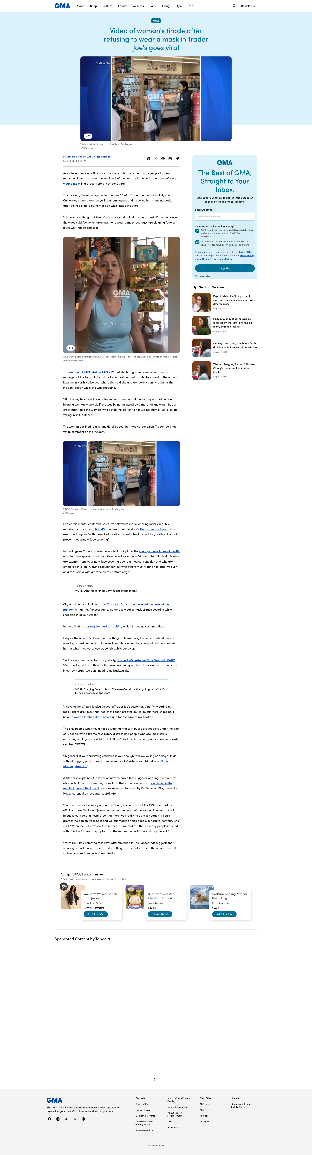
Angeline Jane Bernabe (99, 156)
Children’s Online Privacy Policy (144, 1123)
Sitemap (236, 1098)
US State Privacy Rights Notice (216, 258)
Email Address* (204, 209)
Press (170, 1121)
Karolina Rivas (74, 156)
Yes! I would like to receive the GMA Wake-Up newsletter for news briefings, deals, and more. (225, 243)
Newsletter (248, 6)
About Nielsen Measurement (174, 1114)
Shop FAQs (205, 1098)
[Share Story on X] (155, 158)
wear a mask (71, 183)
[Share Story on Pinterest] (163, 158)
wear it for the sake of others (92, 717)
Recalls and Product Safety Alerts (242, 1105)
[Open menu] (191, 6)
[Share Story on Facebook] (148, 158)
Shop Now (96, 914)
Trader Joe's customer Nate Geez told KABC (146, 660)
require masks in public (105, 626)
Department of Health (154, 529)
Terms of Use (245, 252)
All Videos (204, 1115)
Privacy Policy (247, 255)
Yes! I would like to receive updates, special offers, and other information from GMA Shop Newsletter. (227, 233)
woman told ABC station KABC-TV (91, 372)
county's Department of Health (159, 551)
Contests (140, 1098)
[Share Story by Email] (170, 158)
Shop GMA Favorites (80, 873)
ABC (202, 1109)
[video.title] (156, 98)
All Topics (204, 1121)
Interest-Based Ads (178, 1106)
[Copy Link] (177, 158)
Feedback (173, 1127)
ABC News (205, 1104)
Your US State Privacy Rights (178, 1099)
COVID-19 (98, 529)
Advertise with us (144, 1130)
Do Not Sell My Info (145, 1115)
